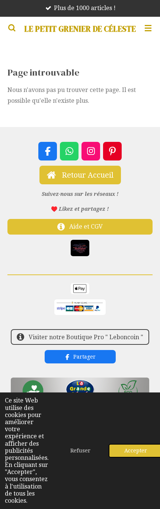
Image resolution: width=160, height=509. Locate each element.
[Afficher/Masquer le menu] (148, 27)
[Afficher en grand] (80, 248)
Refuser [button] (80, 451)
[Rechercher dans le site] (12, 27)
